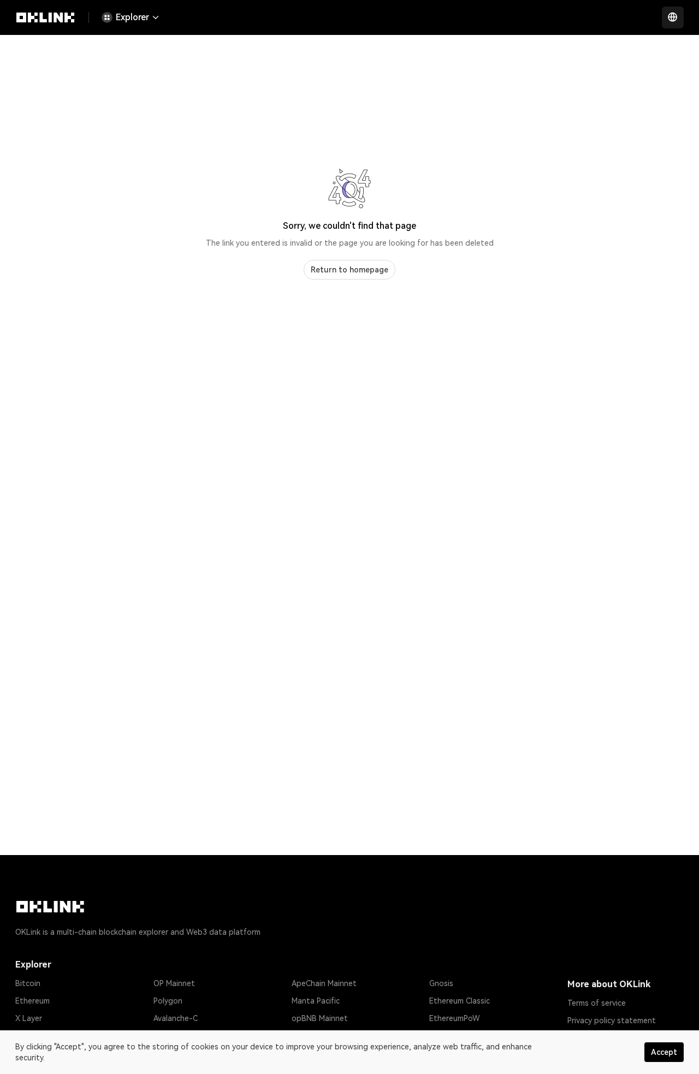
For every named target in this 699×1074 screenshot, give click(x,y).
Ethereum (32, 1000)
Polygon (167, 1000)
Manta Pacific (316, 1000)
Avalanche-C (175, 1018)
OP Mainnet (174, 983)
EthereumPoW (454, 1018)
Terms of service (596, 1003)
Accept (664, 1052)
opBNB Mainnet (320, 1018)
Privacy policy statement (611, 1020)
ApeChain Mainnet (324, 983)
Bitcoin (27, 983)
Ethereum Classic (459, 1000)
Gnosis (441, 983)
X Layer (28, 1018)
